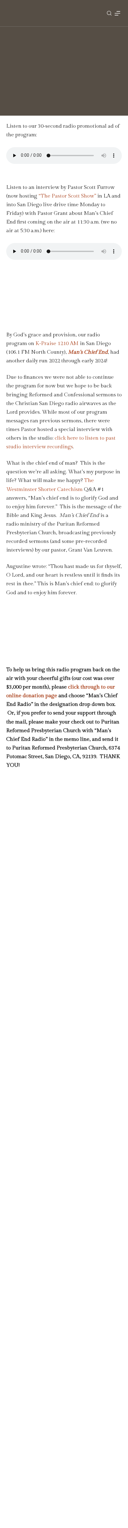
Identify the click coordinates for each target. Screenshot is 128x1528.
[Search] (109, 13)
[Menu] (117, 13)
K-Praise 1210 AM (57, 343)
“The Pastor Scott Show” (67, 196)
